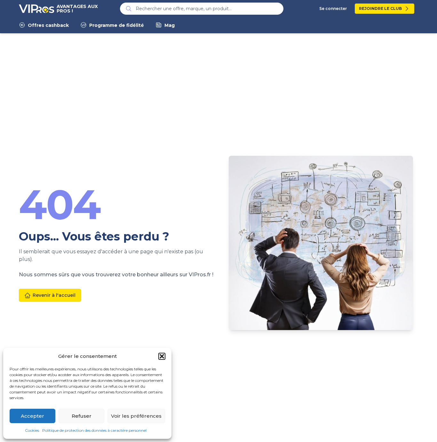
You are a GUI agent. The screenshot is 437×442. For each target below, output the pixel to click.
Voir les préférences (136, 416)
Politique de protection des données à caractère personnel (94, 430)
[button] (162, 356)
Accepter (32, 416)
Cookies (32, 430)
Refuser (81, 416)
